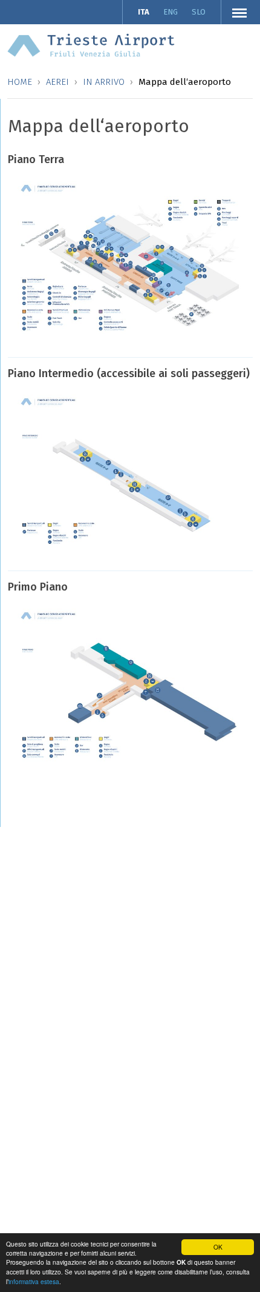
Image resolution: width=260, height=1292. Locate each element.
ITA (143, 11)
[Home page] (91, 44)
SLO (199, 11)
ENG (170, 11)
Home (19, 81)
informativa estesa (33, 1281)
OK (218, 1246)
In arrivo (104, 81)
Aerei (57, 81)
